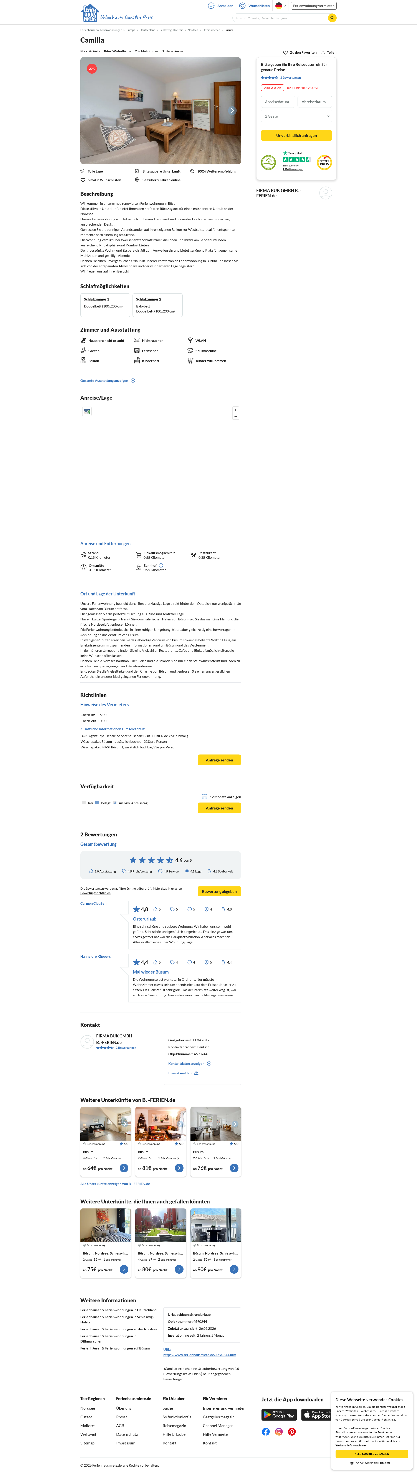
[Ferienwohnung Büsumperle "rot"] (160, 1225)
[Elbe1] (105, 1124)
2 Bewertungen (126, 1047)
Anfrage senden (219, 760)
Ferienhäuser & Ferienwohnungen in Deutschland (118, 1310)
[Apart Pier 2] (215, 1225)
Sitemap (87, 1443)
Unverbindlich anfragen (296, 135)
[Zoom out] (236, 416)
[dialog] (372, 1431)
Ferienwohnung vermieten (313, 5)
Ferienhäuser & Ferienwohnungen (101, 30)
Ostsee (86, 1416)
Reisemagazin (174, 1425)
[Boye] (215, 1124)
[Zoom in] (236, 410)
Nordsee (87, 1408)
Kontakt (170, 1443)
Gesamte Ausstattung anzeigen (104, 380)
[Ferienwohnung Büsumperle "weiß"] (105, 1225)
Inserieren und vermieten (224, 1408)
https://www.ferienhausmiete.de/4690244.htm (199, 1355)
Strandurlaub (200, 1314)
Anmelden (225, 5)
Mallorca (88, 1425)
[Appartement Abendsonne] (160, 1124)
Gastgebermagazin (219, 1416)
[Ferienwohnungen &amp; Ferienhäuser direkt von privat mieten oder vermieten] (116, 17)
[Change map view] (87, 411)
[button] (372, 1463)
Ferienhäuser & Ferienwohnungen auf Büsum (115, 1348)
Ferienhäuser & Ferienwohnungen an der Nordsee (118, 1329)
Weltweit (88, 1434)
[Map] (160, 469)
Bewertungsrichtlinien (95, 893)
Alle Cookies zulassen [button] (372, 1454)
